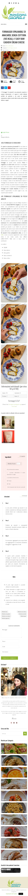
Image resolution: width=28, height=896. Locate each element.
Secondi (15, 48)
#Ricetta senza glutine (6, 614)
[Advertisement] (14, 116)
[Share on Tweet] (5, 87)
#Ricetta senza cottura (22, 611)
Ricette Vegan (10, 48)
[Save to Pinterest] (9, 87)
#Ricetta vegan (23, 616)
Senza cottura (12, 50)
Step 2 (7, 520)
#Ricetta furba (4, 611)
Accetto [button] (20, 893)
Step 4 (7, 551)
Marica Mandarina (9, 46)
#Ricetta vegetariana (5, 618)
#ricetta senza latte (22, 614)
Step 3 (7, 536)
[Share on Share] (2, 87)
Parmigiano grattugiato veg (14, 404)
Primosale (14, 406)
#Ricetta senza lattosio (6, 616)
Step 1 (7, 503)
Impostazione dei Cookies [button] (11, 893)
